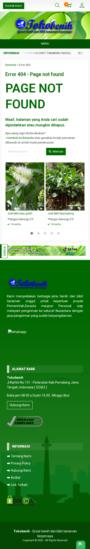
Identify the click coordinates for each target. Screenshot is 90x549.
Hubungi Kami (20, 405)
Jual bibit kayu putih (19, 213)
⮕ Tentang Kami (19, 456)
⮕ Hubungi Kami (19, 470)
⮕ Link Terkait (17, 485)
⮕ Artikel (13, 477)
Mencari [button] (57, 151)
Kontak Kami (13, 5)
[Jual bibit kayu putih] (25, 186)
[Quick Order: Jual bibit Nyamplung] (81, 206)
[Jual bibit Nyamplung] (65, 186)
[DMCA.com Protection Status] (21, 500)
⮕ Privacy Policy (19, 463)
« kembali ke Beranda (19, 138)
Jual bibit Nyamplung (61, 213)
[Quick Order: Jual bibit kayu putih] (41, 206)
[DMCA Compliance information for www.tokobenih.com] (25, 421)
